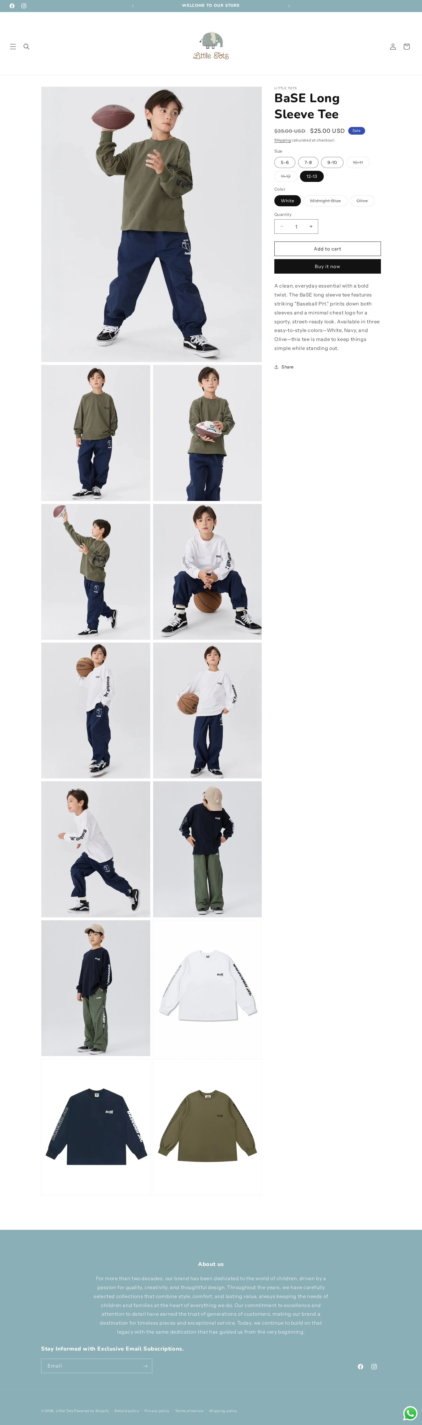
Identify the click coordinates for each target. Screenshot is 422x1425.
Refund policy (127, 1411)
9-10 (332, 162)
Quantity (283, 214)
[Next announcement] (289, 6)
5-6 (285, 162)
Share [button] (287, 367)
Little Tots (65, 1411)
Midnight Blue (329, 201)
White (287, 200)
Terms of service (189, 1411)
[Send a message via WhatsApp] (410, 1413)
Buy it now (327, 266)
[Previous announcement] (133, 6)
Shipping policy (223, 1411)
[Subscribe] (145, 1366)
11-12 (289, 177)
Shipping (282, 140)
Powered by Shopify (91, 1411)
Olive (365, 201)
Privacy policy (157, 1411)
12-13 (311, 176)
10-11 (361, 163)
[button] (13, 46)
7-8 (308, 162)
